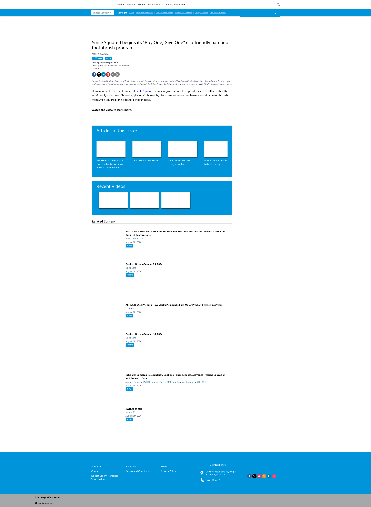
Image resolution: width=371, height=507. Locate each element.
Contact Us (97, 471)
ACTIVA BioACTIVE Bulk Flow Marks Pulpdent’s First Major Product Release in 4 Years (174, 305)
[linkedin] (103, 74)
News (120, 4)
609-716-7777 (213, 479)
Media (130, 4)
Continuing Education (173, 4)
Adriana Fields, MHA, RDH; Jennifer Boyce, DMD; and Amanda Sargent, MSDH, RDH (166, 382)
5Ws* (131, 12)
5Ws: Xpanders (134, 408)
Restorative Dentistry (183, 12)
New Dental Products (144, 12)
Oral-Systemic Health (164, 12)
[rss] (264, 476)
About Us (96, 466)
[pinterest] (108, 74)
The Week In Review (218, 12)
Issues (141, 4)
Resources (153, 4)
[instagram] (274, 476)
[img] (102, 4)
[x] (254, 476)
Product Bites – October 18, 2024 (144, 334)
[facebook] (94, 74)
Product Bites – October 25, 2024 (144, 264)
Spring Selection (201, 12)
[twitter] (99, 74)
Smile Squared (144, 91)
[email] (112, 74)
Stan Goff (130, 308)
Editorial (165, 466)
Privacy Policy (168, 471)
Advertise (131, 466)
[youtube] (259, 476)
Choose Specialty (101, 12)
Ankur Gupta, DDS (134, 238)
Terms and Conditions (138, 471)
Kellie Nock (131, 267)
